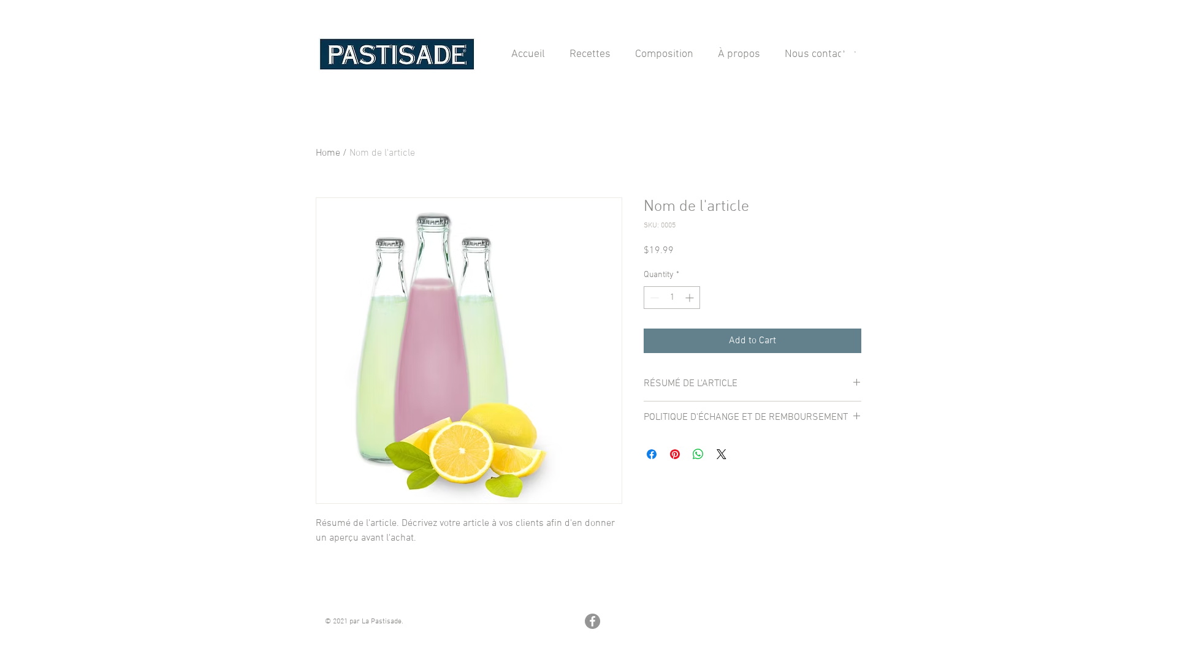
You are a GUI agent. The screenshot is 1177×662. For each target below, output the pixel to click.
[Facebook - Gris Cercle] (592, 621)
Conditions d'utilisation (808, 593)
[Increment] (690, 297)
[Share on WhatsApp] (698, 454)
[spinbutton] (672, 297)
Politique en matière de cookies (499, 593)
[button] (847, 54)
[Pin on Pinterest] (675, 454)
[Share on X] (721, 454)
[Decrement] (653, 297)
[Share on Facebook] (651, 454)
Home (328, 153)
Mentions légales (351, 593)
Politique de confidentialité (664, 593)
